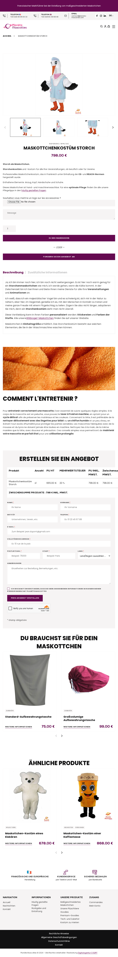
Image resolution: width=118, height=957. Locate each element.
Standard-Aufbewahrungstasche (28, 716)
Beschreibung (13, 272)
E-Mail (11, 527)
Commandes (96, 902)
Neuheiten (68, 827)
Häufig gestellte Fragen (39, 903)
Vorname (65, 502)
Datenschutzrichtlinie (59, 941)
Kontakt (7, 909)
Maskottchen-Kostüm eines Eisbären (24, 835)
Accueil (7, 36)
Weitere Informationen (18, 727)
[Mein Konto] (105, 26)
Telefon (64, 514)
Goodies (64, 912)
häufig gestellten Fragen (33, 190)
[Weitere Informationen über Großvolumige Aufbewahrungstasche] (88, 679)
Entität (11, 514)
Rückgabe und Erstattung (39, 910)
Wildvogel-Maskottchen (40, 318)
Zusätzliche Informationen (47, 272)
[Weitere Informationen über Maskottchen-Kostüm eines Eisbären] (30, 796)
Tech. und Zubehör (69, 918)
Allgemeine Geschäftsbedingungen (59, 937)
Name (10, 502)
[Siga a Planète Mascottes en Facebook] (97, 16)
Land (81, 551)
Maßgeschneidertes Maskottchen (70, 903)
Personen (79, 827)
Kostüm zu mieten (69, 922)
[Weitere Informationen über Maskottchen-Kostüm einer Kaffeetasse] (88, 796)
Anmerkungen (14, 563)
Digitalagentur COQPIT (87, 953)
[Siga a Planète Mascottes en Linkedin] (105, 16)
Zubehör (10, 710)
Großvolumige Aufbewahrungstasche (79, 718)
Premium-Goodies (69, 915)
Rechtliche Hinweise (59, 933)
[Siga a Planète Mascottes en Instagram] (101, 16)
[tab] (14, 272)
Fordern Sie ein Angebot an (59, 257)
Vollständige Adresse (18, 539)
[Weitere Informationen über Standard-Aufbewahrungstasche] (30, 679)
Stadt (46, 551)
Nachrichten (9, 905)
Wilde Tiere (11, 827)
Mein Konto (94, 905)
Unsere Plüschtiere (69, 908)
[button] (113, 127)
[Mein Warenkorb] (108, 26)
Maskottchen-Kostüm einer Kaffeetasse (82, 835)
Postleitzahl (14, 551)
